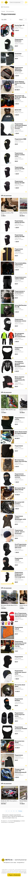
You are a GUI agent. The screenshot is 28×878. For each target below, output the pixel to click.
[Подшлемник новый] (7, 632)
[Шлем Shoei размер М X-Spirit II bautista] (7, 436)
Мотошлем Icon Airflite (19, 741)
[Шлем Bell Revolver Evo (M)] (7, 310)
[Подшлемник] (7, 451)
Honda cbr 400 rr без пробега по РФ (10, 801)
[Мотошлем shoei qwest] (7, 690)
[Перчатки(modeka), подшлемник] (7, 268)
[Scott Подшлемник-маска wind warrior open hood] (7, 549)
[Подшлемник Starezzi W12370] (7, 226)
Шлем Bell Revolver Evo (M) (21, 306)
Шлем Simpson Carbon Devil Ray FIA (20, 83)
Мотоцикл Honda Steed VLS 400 (9, 605)
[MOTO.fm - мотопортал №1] (6, 2)
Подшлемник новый (19, 628)
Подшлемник (19, 446)
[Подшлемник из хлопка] (7, 422)
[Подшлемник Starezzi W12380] (7, 240)
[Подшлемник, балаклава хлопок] (7, 324)
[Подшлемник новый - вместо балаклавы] (7, 535)
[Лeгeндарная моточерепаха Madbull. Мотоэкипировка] (7, 366)
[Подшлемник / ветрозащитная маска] (7, 718)
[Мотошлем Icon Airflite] (7, 746)
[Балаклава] (7, 58)
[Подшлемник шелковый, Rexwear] (7, 732)
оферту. (25, 872)
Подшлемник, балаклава (19, 40)
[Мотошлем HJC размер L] (7, 507)
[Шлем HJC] (7, 114)
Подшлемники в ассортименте (20, 292)
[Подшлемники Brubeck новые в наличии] (7, 479)
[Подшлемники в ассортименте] (7, 296)
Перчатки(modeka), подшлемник (20, 263)
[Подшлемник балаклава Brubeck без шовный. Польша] (7, 129)
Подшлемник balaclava (19, 249)
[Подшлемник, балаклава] (7, 44)
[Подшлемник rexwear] (7, 352)
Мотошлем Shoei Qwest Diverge (20, 488)
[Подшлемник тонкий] (7, 563)
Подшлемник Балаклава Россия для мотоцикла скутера (20, 643)
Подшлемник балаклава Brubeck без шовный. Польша (21, 126)
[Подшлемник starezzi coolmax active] (7, 158)
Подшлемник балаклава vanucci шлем (20, 672)
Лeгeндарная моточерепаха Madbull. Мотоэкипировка (20, 364)
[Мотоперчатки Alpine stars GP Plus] (7, 465)
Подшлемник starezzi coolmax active (20, 154)
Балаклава (18, 53)
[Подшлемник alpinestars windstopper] (7, 72)
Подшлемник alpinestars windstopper (19, 69)
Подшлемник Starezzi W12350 (19, 182)
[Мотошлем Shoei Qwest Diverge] (7, 493)
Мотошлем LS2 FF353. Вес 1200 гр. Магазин (20, 97)
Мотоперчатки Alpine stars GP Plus (21, 460)
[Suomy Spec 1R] (7, 30)
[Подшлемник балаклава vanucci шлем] (7, 675)
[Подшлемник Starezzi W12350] (7, 186)
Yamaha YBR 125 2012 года (8, 409)
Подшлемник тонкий (19, 559)
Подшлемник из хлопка (20, 418)
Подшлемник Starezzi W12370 (19, 221)
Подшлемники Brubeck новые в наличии (20, 475)
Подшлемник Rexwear (19, 699)
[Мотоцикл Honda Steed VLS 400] (9, 597)
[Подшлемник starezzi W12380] (7, 172)
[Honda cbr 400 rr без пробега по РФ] (9, 793)
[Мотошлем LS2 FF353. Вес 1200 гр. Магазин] (7, 100)
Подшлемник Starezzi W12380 (19, 235)
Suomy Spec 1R (19, 25)
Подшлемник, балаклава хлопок (20, 320)
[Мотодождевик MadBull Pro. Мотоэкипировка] (7, 338)
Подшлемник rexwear (19, 348)
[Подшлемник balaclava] (7, 254)
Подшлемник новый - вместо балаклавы (19, 531)
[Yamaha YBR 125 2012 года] (9, 401)
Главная (3, 11)
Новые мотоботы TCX (7, 213)
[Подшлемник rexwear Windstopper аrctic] (7, 521)
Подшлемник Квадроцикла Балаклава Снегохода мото (20, 574)
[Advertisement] (14, 840)
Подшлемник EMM (20, 139)
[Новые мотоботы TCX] (9, 204)
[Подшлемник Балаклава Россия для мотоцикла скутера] (7, 646)
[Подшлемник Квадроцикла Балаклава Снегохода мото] (7, 577)
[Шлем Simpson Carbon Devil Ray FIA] (7, 86)
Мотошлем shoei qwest (20, 685)
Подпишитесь (17, 820)
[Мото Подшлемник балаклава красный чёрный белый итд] (7, 618)
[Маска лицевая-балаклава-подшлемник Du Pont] (7, 382)
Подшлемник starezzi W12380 (19, 168)
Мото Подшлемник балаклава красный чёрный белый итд (21, 614)
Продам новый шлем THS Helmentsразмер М (20, 770)
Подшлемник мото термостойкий (20, 278)
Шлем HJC (18, 110)
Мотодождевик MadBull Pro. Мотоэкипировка (20, 334)
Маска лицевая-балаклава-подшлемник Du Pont (20, 379)
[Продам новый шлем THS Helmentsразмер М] (7, 774)
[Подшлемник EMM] (7, 144)
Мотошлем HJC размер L (19, 502)
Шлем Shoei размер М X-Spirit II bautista (21, 432)
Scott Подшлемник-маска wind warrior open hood (21, 545)
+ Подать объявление (14, 875)
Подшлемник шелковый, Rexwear (21, 727)
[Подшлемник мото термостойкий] (7, 282)
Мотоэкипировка (10, 11)
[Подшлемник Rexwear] (7, 704)
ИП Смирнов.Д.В (3, 787)
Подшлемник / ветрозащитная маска (19, 714)
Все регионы (6, 7)
